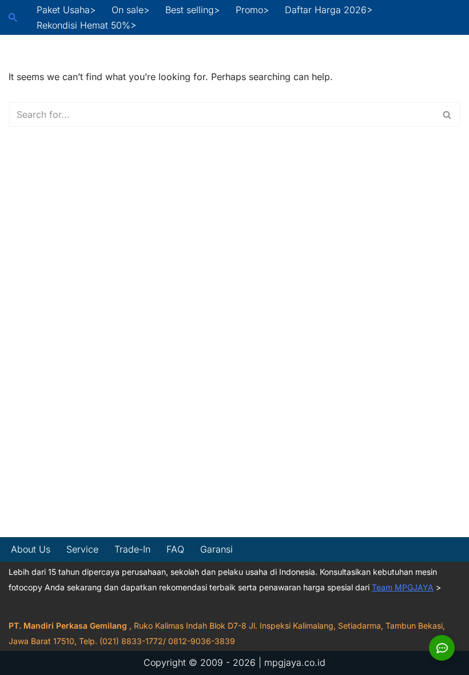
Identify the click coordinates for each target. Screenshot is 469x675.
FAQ (175, 549)
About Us (30, 549)
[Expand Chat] (442, 648)
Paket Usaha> (66, 9)
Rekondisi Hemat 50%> (86, 25)
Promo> (252, 9)
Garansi (216, 549)
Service (82, 549)
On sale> (130, 9)
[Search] (13, 17)
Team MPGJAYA (403, 587)
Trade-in (132, 549)
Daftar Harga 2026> (328, 9)
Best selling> (192, 9)
